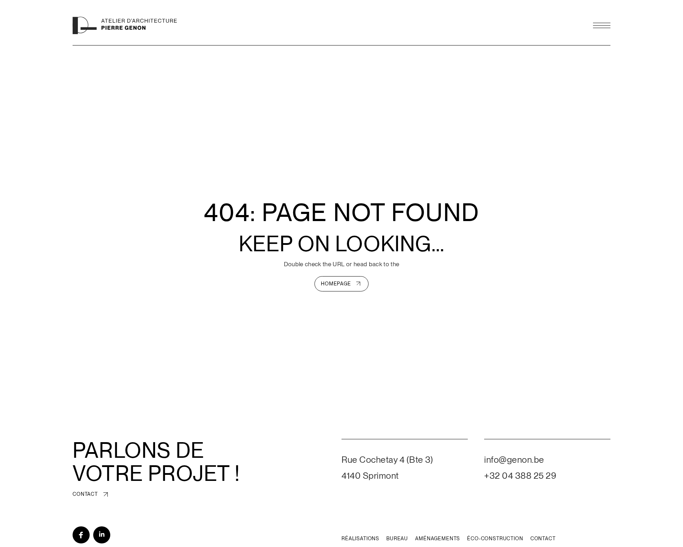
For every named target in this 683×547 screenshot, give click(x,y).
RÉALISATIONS (360, 538)
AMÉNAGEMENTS (437, 538)
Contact (85, 494)
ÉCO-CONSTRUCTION (495, 538)
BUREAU (397, 538)
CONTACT (543, 538)
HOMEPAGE (336, 283)
